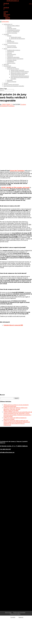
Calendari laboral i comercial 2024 (13, 325)
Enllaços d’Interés (11, 81)
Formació (9, 53)
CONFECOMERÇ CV (7, 104)
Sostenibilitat (10, 61)
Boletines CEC (10, 41)
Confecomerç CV (8, 24)
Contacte (6, 83)
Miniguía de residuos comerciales (19, 73)
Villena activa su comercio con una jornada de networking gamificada (16, 405)
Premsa (5, 44)
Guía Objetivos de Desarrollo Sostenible (14, 86)
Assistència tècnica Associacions (15, 58)
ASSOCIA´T (6, 64)
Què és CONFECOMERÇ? (13, 25)
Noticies (9, 35)
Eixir (5, 13)
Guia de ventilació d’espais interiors (20, 71)
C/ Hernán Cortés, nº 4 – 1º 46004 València (14, 446)
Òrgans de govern (11, 28)
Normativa (9, 80)
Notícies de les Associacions (18, 38)
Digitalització (10, 51)
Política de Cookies (15, 614)
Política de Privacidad (19, 612)
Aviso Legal (8, 612)
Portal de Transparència (13, 31)
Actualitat (6, 34)
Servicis (5, 48)
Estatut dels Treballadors (17, 170)
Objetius (9, 27)
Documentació (7, 66)
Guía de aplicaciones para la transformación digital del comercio (20, 75)
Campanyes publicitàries (13, 57)
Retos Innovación (11, 54)
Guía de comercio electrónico (11, 84)
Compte (6, 11)
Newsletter (10, 55)
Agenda (9, 40)
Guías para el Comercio (13, 68)
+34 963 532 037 (5, 449)
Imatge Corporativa (12, 33)
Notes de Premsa (11, 45)
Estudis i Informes (11, 67)
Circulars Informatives (12, 43)
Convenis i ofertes (11, 60)
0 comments (11, 106)
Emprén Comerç (11, 63)
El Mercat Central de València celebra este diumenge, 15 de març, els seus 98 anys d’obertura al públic (15, 409)
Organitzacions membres (13, 30)
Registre (6, 16)
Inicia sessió (7, 14)
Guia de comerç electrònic (17, 70)
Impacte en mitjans (12, 47)
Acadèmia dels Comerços (13, 50)
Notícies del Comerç (16, 37)
